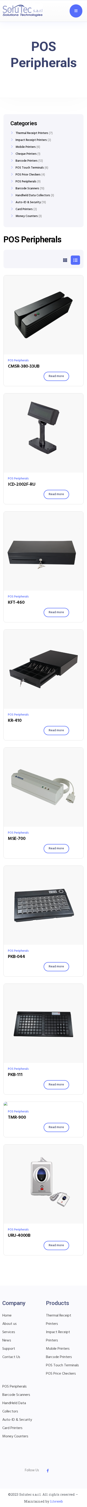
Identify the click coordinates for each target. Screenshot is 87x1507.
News (6, 1341)
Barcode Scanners (27, 188)
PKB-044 (16, 957)
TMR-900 (17, 1117)
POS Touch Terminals (30, 168)
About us (9, 1324)
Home (7, 1316)
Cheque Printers (26, 154)
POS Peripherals (18, 360)
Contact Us (11, 1357)
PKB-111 (15, 1075)
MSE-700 (16, 838)
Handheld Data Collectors (33, 195)
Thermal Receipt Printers (32, 133)
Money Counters (27, 216)
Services (8, 1332)
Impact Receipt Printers (31, 140)
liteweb (56, 1501)
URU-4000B (19, 1235)
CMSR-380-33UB (23, 366)
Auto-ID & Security (28, 202)
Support (8, 1349)
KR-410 (15, 720)
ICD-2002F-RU (21, 484)
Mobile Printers (26, 147)
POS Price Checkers (28, 175)
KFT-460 (16, 602)
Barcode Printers (27, 161)
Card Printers (24, 209)
